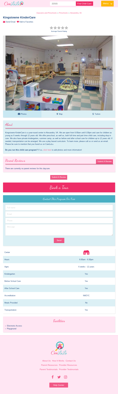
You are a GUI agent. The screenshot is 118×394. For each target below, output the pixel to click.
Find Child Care (84, 3)
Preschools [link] (63, 13)
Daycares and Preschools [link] (47, 13)
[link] (13, 3)
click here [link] (47, 150)
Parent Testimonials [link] (49, 369)
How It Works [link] (58, 361)
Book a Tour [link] (59, 187)
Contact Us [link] (71, 361)
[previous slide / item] (5, 73)
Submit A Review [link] (104, 161)
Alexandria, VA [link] (76, 13)
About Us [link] (46, 361)
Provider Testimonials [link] (68, 369)
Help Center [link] (58, 385)
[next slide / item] (113, 73)
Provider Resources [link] (68, 365)
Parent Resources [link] (49, 365)
